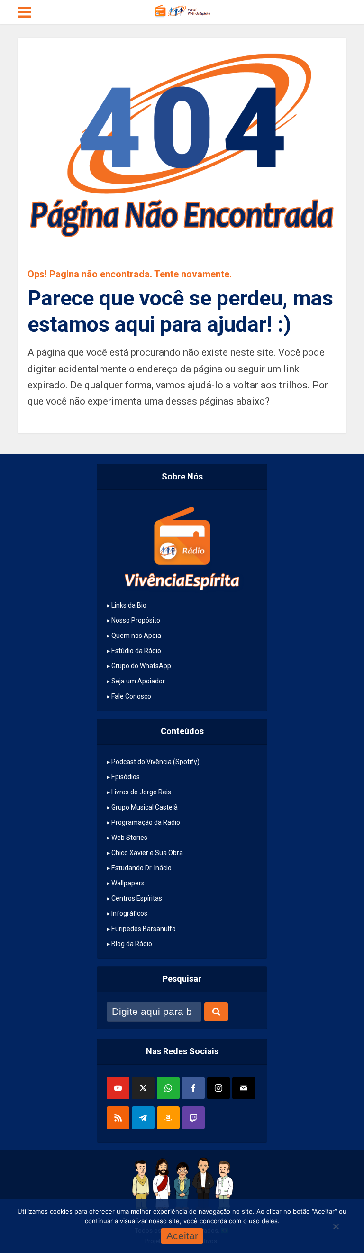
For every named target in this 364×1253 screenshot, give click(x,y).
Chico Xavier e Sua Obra (147, 853)
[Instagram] (218, 1088)
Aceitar (182, 1235)
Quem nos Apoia (136, 635)
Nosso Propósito (135, 620)
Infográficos (129, 913)
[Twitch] (193, 1117)
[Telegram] (143, 1117)
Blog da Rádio (131, 944)
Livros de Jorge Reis (141, 792)
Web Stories (129, 837)
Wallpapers (128, 883)
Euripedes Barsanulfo (143, 928)
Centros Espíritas (136, 898)
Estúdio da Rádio (136, 650)
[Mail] (243, 1088)
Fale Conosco (131, 696)
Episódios (125, 777)
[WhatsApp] (168, 1088)
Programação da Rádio (145, 822)
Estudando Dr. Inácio (141, 868)
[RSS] (118, 1117)
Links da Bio (128, 605)
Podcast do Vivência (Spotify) (155, 761)
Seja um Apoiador (138, 681)
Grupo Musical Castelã (144, 807)
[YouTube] (118, 1088)
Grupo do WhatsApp (141, 666)
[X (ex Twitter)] (143, 1088)
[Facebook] (193, 1088)
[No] (335, 1226)
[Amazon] (168, 1117)
